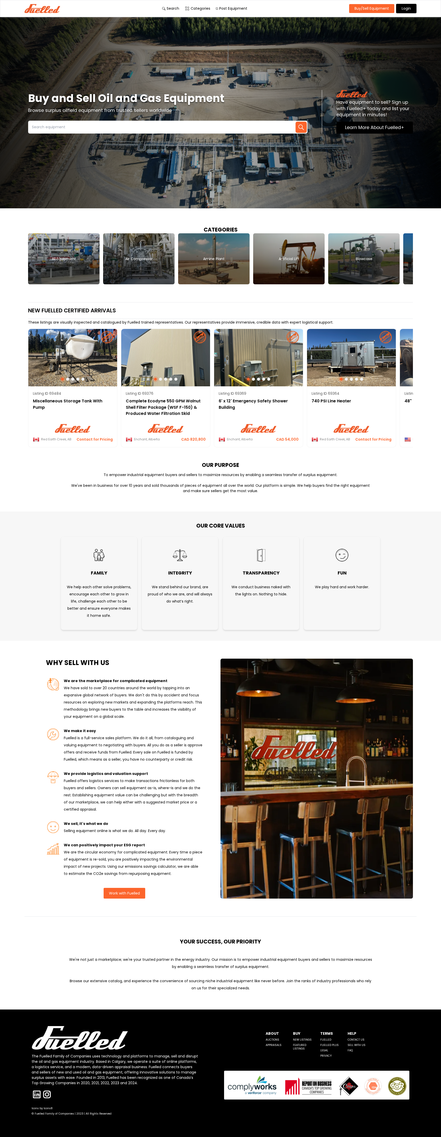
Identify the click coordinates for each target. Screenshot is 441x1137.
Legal (324, 1050)
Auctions (272, 1040)
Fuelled (325, 1040)
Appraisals (273, 1045)
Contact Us (356, 1040)
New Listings (302, 1040)
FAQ (350, 1050)
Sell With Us (356, 1045)
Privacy (326, 1056)
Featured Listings (299, 1047)
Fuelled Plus (329, 1045)
